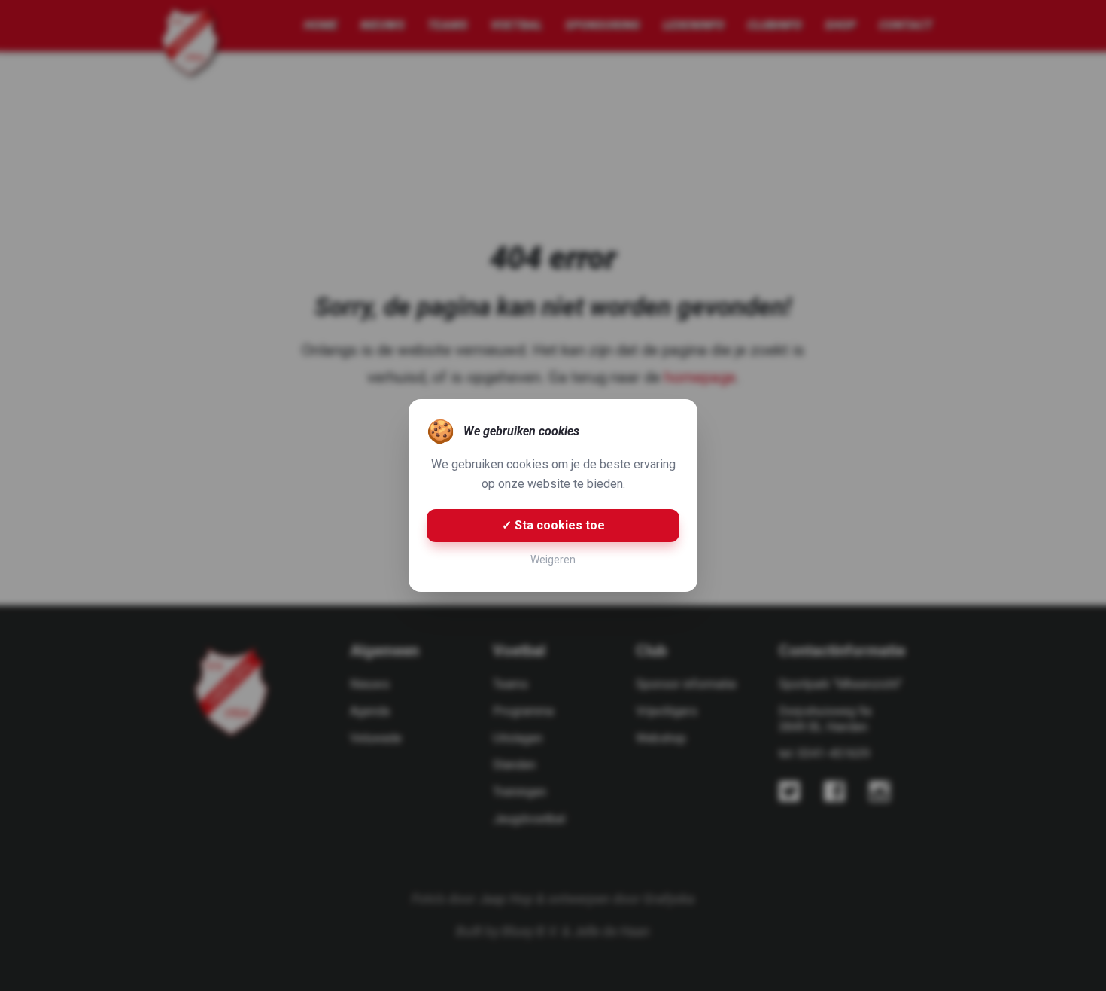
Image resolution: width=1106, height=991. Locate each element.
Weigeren (553, 559)
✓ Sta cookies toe (553, 525)
